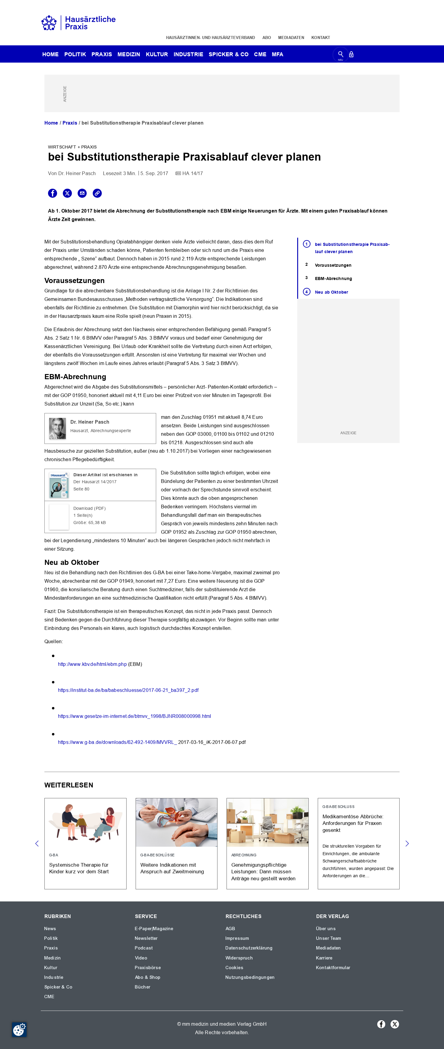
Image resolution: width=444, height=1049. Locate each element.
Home (51, 123)
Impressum (237, 938)
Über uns (326, 928)
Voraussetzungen (333, 265)
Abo (266, 37)
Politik (75, 54)
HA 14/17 (192, 173)
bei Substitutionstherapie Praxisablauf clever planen (352, 248)
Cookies (234, 967)
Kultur (157, 54)
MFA (277, 54)
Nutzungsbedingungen (250, 977)
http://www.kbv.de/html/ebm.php (92, 664)
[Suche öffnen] (340, 55)
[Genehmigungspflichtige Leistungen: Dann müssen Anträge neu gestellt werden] (268, 843)
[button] (407, 843)
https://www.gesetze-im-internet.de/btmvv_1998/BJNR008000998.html (134, 716)
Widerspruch (239, 958)
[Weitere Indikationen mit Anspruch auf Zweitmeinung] (177, 843)
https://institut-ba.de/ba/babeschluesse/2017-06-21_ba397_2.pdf (128, 690)
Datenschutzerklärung (249, 948)
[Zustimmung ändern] (19, 1029)
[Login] (351, 55)
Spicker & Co (58, 987)
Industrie (188, 54)
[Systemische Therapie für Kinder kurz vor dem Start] (85, 843)
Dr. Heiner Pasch (77, 173)
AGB (231, 928)
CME (260, 54)
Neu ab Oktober (331, 292)
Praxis (102, 54)
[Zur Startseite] (78, 22)
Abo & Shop (148, 977)
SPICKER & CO (229, 54)
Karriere (324, 958)
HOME (50, 54)
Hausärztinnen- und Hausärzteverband (210, 37)
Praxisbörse (148, 967)
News (50, 928)
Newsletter (146, 938)
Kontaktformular (333, 967)
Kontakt (320, 37)
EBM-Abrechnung (333, 278)
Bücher (142, 987)
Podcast (144, 948)
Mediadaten (291, 37)
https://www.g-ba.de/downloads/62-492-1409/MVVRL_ (117, 742)
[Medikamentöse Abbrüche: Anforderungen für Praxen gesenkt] (359, 843)
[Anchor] (108, 280)
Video (141, 958)
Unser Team (329, 938)
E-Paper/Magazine (154, 928)
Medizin (128, 54)
